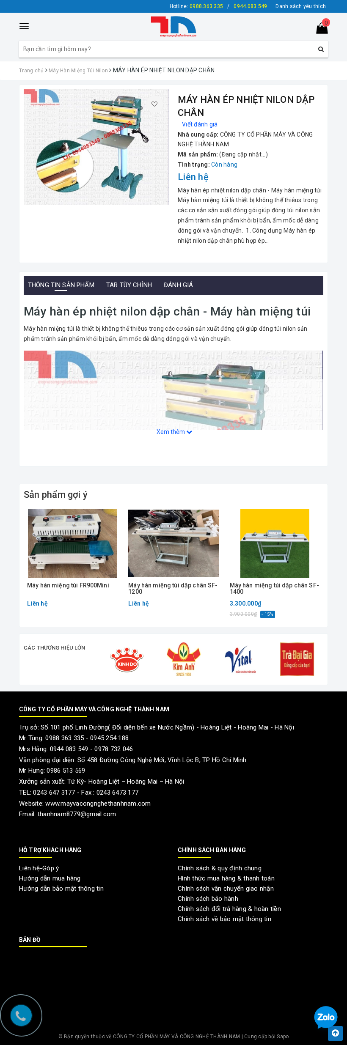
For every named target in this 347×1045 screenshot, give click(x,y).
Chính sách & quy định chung (220, 868)
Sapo (283, 1037)
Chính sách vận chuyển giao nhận (226, 888)
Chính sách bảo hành (208, 898)
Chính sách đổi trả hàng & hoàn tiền (229, 909)
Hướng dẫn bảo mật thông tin (61, 888)
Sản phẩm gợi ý (56, 494)
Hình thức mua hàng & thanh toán (226, 878)
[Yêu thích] (154, 104)
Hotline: (196, 6)
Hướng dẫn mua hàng (50, 878)
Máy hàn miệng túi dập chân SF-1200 (173, 588)
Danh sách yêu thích (300, 6)
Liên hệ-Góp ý (39, 868)
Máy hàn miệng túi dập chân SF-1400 (274, 588)
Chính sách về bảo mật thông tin (224, 919)
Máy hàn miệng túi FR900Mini (68, 585)
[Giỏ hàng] (319, 30)
